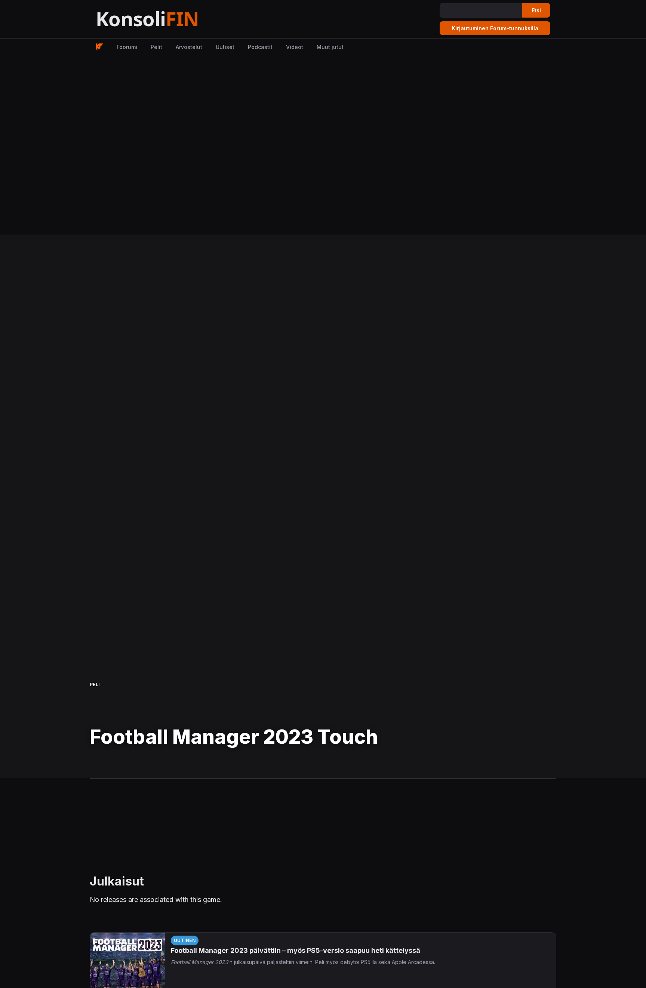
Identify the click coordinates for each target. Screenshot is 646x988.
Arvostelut (189, 47)
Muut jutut (330, 47)
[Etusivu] (166, 19)
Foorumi (127, 47)
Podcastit (260, 47)
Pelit (156, 47)
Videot (294, 47)
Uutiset (225, 47)
